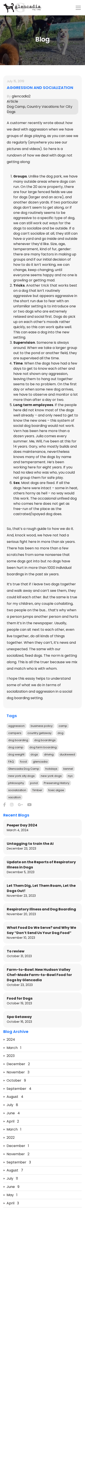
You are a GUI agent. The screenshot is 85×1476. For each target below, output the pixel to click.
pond (34, 783)
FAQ (11, 762)
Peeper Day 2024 (22, 825)
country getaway (39, 733)
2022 (11, 1137)
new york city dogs (21, 776)
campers (14, 733)
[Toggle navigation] (78, 8)
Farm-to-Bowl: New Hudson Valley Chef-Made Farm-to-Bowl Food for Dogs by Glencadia (39, 974)
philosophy (16, 783)
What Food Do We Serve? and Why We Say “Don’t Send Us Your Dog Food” (41, 930)
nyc (70, 776)
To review (15, 951)
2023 (11, 1055)
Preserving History (56, 783)
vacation (14, 797)
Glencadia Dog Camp (23, 769)
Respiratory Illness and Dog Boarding (41, 909)
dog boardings (45, 740)
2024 (11, 1039)
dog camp (15, 747)
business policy (42, 726)
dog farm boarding (43, 747)
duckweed (67, 754)
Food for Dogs (19, 998)
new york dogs (51, 776)
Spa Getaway (19, 1016)
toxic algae (56, 790)
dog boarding (18, 740)
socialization (17, 790)
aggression (16, 726)
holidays (51, 769)
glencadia (40, 762)
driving (49, 754)
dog (60, 733)
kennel (68, 769)
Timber (37, 790)
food (23, 762)
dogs (34, 754)
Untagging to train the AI (30, 843)
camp (63, 726)
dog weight (16, 754)
